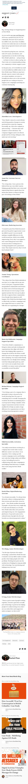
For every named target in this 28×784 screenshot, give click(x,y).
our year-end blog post (17, 35)
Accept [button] (14, 8)
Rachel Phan (12, 22)
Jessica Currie (9, 709)
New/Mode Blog (17, 709)
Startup (4, 644)
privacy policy (5, 4)
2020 (9, 644)
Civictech (21, 640)
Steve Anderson (9, 776)
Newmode (15, 640)
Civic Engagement (7, 640)
